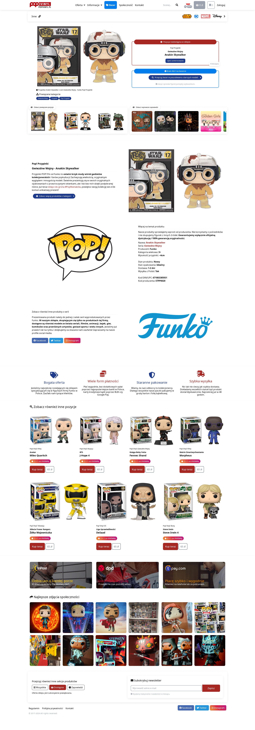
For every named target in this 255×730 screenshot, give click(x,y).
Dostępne (58, 687)
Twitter (57, 340)
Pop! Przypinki (65, 98)
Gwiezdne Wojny (43, 98)
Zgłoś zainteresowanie (175, 61)
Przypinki (54, 98)
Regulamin (34, 708)
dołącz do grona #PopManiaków (64, 186)
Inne (34, 16)
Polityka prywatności (52, 708)
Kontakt (139, 5)
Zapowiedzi (77, 687)
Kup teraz (37, 469)
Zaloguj (221, 5)
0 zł (201, 5)
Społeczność (126, 5)
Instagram (73, 340)
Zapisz (211, 688)
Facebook (41, 340)
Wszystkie (40, 687)
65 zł (49, 469)
